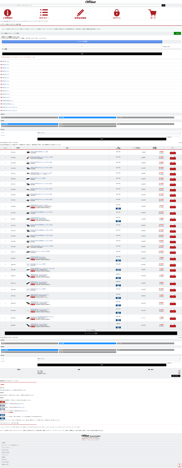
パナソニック (74, 427)
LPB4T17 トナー (5, 80)
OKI (31, 427)
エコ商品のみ (169, 137)
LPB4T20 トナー (5, 74)
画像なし (3, 117)
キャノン (2, 427)
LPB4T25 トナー (5, 64)
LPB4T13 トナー (5, 84)
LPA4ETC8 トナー (6, 94)
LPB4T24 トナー (5, 67)
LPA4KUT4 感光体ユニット (8, 103)
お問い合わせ (17, 403)
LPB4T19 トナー (5, 77)
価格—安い (4, 126)
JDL (53, 427)
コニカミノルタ (48, 427)
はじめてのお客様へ (5, 462)
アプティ (63, 427)
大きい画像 (120, 117)
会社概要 (3, 442)
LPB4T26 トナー (5, 61)
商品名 (119, 349)
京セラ (43, 427)
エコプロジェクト (5, 454)
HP (34, 427)
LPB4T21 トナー (5, 71)
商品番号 (61, 349)
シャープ (56, 427)
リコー (11, 427)
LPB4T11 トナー (5, 87)
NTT (60, 427)
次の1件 (180, 142)
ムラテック (68, 427)
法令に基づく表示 (5, 449)
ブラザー (28, 427)
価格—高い (62, 126)
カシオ (39, 427)
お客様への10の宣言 (6, 452)
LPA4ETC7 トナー (6, 97)
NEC (14, 427)
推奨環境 (3, 457)
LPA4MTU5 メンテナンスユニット (9, 107)
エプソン (7, 427)
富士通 (24, 427)
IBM (78, 427)
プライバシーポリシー (6, 447)
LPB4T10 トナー (5, 90)
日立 (36, 427)
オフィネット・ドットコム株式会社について (10, 445)
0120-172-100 (88, 437)
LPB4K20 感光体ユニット (7, 100)
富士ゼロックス (19, 427)
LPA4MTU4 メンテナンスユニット (9, 110)
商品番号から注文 (5, 464)
